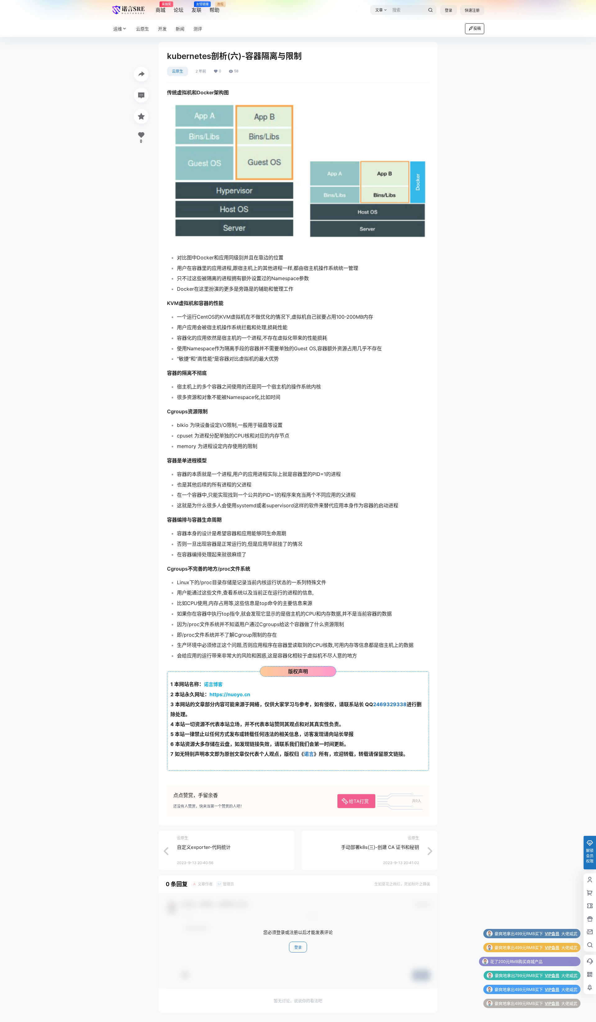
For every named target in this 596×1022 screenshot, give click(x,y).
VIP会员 (552, 947)
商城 (160, 7)
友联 (196, 7)
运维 (117, 28)
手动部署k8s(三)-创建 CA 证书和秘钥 (380, 847)
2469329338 (390, 704)
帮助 (214, 7)
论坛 (178, 10)
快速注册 (472, 10)
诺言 (309, 754)
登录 (448, 10)
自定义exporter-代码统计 (204, 847)
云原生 (177, 71)
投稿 (477, 28)
